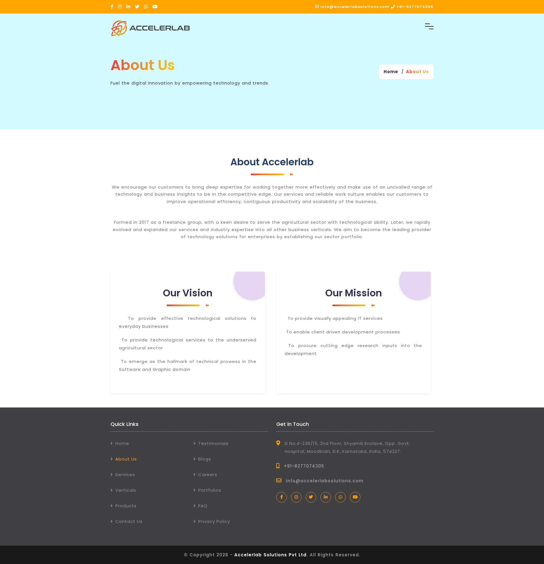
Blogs (204, 459)
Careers (207, 475)
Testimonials (213, 443)
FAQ (202, 506)
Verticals (125, 490)
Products (126, 506)
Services (125, 475)
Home (391, 72)
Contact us (129, 521)
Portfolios (209, 490)
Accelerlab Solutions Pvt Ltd (270, 555)
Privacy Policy (214, 521)
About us (417, 72)
